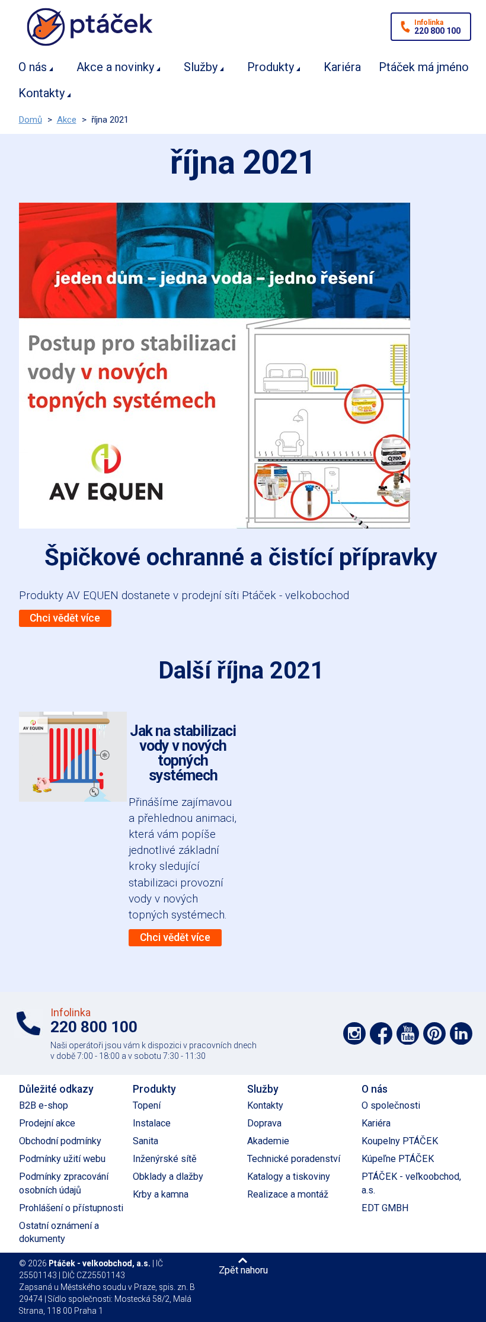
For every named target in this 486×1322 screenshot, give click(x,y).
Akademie (268, 1141)
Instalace (152, 1123)
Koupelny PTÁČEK (400, 1141)
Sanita (145, 1141)
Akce (66, 119)
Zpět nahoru (243, 1270)
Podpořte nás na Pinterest (434, 1033)
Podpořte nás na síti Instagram (354, 1033)
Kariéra (342, 67)
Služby (201, 67)
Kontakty (41, 93)
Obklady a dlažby (168, 1176)
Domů (30, 119)
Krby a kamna (160, 1194)
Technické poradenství (293, 1158)
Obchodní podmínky (60, 1141)
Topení (147, 1105)
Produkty (270, 67)
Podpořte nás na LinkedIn (461, 1033)
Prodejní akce (47, 1123)
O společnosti (391, 1105)
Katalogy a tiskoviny (288, 1176)
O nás (32, 67)
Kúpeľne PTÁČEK (398, 1158)
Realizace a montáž (287, 1194)
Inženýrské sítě (165, 1158)
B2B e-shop (43, 1105)
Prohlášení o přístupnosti (71, 1208)
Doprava (264, 1123)
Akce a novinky (115, 67)
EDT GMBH (385, 1208)
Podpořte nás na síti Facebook (381, 1033)
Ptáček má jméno (424, 67)
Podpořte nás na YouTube (408, 1033)
